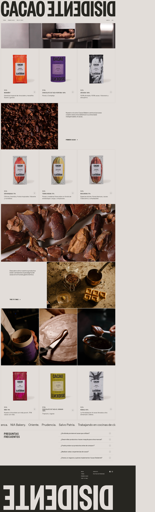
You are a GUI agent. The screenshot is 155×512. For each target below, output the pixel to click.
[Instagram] (112, 471)
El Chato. (15, 425)
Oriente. (76, 425)
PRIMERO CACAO (11, 20)
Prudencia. (92, 425)
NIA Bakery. (60, 425)
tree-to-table (20, 20)
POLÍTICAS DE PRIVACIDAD (99, 473)
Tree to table (84, 478)
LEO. (27, 425)
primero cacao (84, 476)
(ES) (112, 20)
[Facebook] (110, 471)
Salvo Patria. (110, 425)
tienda (82, 473)
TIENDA (4, 20)
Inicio (82, 471)
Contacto (95, 471)
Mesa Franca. (42, 425)
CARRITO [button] (108, 20)
